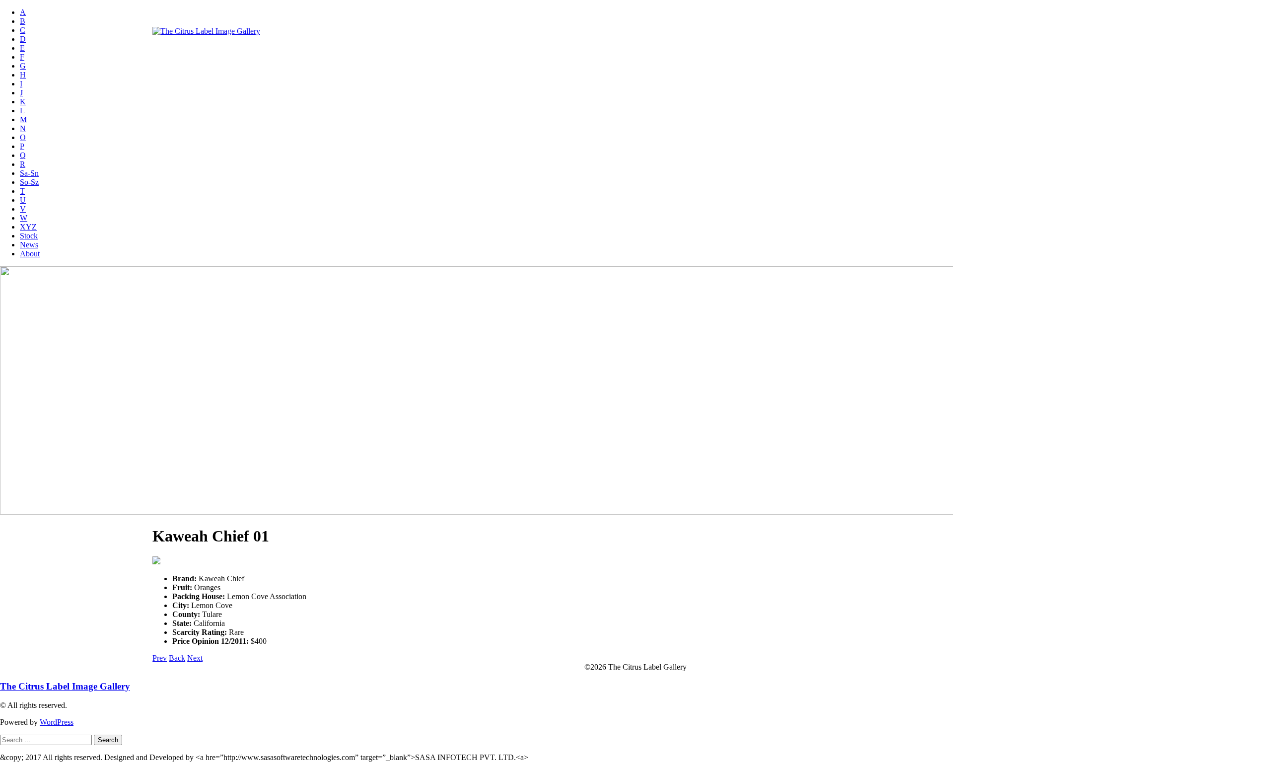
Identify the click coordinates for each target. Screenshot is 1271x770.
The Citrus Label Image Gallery (65, 686)
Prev (159, 658)
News (29, 244)
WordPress (56, 722)
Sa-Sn (29, 173)
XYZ (28, 227)
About (30, 253)
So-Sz (29, 182)
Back (177, 658)
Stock (29, 235)
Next (195, 658)
